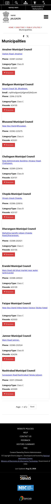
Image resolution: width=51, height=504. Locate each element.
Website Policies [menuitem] (25, 428)
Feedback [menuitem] (25, 440)
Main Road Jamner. (11, 340)
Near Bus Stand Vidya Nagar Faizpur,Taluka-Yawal (24, 307)
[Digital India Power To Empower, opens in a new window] (25, 498)
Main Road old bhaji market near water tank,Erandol (20, 271)
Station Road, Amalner (12, 53)
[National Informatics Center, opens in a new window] (25, 488)
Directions (9, 73)
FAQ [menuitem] (25, 448)
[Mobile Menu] (46, 16)
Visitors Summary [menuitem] (25, 444)
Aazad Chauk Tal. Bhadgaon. (15, 88)
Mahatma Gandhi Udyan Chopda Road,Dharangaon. (17, 234)
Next (32, 406)
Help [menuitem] (25, 432)
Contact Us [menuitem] (25, 436)
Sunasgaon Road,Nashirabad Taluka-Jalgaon (22, 375)
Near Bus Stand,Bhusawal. (14, 126)
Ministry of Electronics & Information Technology (19, 461)
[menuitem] (6, 2)
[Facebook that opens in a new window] (23, 36)
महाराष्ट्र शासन (13, 7)
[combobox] (43, 2)
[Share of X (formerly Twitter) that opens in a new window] (27, 36)
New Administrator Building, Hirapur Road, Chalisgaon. (21, 162)
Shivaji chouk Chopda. (12, 198)
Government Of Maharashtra (37, 7)
